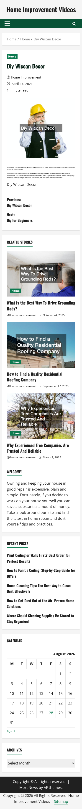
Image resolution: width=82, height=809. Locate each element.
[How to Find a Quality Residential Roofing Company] (41, 345)
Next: (20, 217)
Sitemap (61, 801)
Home (12, 56)
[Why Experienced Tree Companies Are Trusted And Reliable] (41, 416)
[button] (7, 23)
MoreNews (28, 787)
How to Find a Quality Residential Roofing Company (34, 377)
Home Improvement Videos (41, 9)
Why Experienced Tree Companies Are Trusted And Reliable (38, 448)
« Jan (11, 730)
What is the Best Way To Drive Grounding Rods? (41, 305)
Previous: (19, 202)
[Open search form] (74, 23)
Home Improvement (26, 77)
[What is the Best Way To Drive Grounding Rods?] (41, 274)
